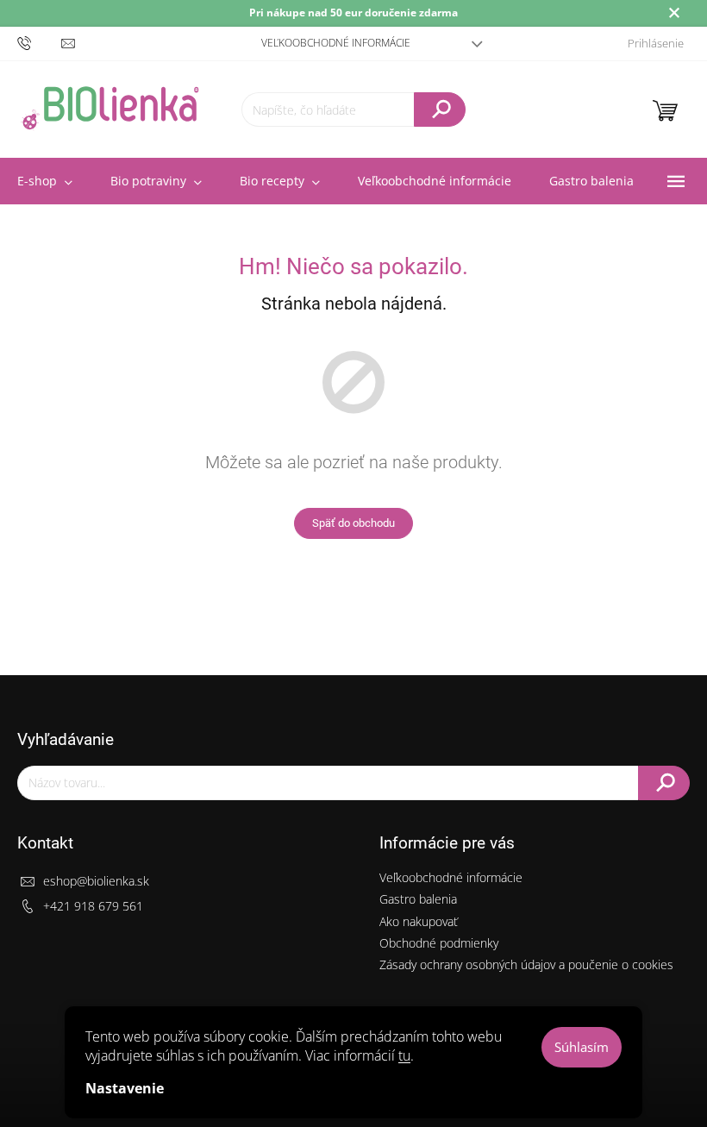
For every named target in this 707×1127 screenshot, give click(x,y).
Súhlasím (581, 1046)
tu (404, 1055)
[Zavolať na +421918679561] (39, 42)
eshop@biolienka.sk (96, 881)
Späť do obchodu (353, 523)
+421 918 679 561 (93, 906)
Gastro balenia (418, 899)
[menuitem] (156, 181)
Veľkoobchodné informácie (335, 42)
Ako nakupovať (418, 921)
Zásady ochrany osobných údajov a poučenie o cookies (526, 964)
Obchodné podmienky (438, 943)
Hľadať (440, 109)
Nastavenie (124, 1088)
